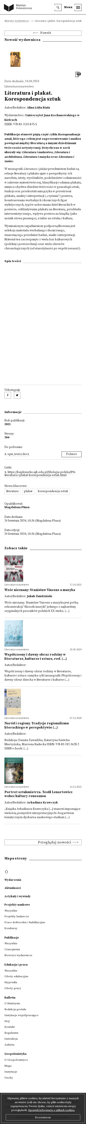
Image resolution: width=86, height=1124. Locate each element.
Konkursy (10, 928)
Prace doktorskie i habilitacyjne (24, 922)
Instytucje (10, 1071)
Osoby (8, 1077)
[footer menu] (6, 871)
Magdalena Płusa (17, 507)
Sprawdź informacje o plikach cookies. (51, 1110)
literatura (12, 491)
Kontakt (9, 1027)
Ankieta (9, 1044)
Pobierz (71, 454)
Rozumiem (43, 1117)
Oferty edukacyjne (16, 976)
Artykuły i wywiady (17, 896)
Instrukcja (11, 1039)
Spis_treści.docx (18, 454)
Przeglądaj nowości (54, 842)
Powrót (45, 33)
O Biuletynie (12, 1003)
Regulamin (11, 1033)
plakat (28, 491)
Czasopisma (12, 949)
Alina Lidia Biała (38, 108)
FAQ (7, 1021)
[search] (58, 7)
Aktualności (12, 888)
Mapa (7, 1066)
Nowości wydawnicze (16, 21)
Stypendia (10, 982)
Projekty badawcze (16, 916)
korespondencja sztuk (53, 491)
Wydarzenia (12, 880)
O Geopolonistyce (16, 1060)
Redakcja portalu (15, 1009)
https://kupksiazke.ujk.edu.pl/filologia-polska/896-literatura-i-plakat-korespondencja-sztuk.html (40, 473)
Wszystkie (10, 910)
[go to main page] (19, 8)
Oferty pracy (12, 988)
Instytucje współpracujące (21, 1015)
